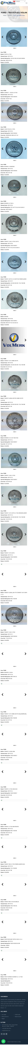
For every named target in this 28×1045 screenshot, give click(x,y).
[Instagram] (6, 1035)
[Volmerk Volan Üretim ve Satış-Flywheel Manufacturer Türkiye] (8, 3)
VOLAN (10, 15)
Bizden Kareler (18, 1017)
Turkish (17, 1)
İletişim (3, 1019)
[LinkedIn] (4, 1035)
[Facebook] (2, 1035)
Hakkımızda (17, 1015)
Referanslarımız (5, 1017)
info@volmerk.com (6, 1031)
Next (25, 37)
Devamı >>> (3, 1008)
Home (4, 15)
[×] (3, 1041)
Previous (3, 37)
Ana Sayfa (4, 1015)
